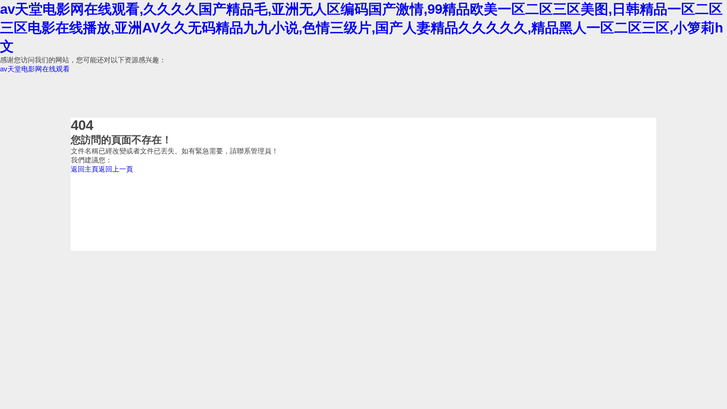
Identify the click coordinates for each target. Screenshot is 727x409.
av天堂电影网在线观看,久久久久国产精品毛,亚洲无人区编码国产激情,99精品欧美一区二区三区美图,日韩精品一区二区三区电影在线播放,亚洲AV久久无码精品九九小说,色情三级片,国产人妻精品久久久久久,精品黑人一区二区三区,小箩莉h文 (361, 28)
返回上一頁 (115, 169)
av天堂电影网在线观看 (35, 69)
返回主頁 (84, 169)
